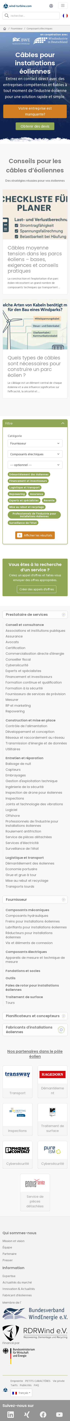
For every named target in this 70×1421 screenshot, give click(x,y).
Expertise (9, 1276)
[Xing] (27, 1414)
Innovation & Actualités (19, 1289)
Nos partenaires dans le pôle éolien (35, 1054)
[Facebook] (43, 1414)
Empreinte (17, 1381)
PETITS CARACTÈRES (37, 1381)
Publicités (26, 1385)
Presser (8, 1260)
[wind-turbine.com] (5, 28)
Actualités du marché (17, 1282)
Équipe (7, 1247)
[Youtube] (59, 1414)
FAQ (36, 1385)
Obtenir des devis (35, 126)
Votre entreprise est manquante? (35, 111)
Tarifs (14, 1385)
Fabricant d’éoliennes (17, 1295)
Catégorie (15, 436)
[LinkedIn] (10, 1414)
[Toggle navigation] (63, 5)
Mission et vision (13, 1241)
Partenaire (10, 1254)
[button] (65, 15)
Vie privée (59, 1381)
